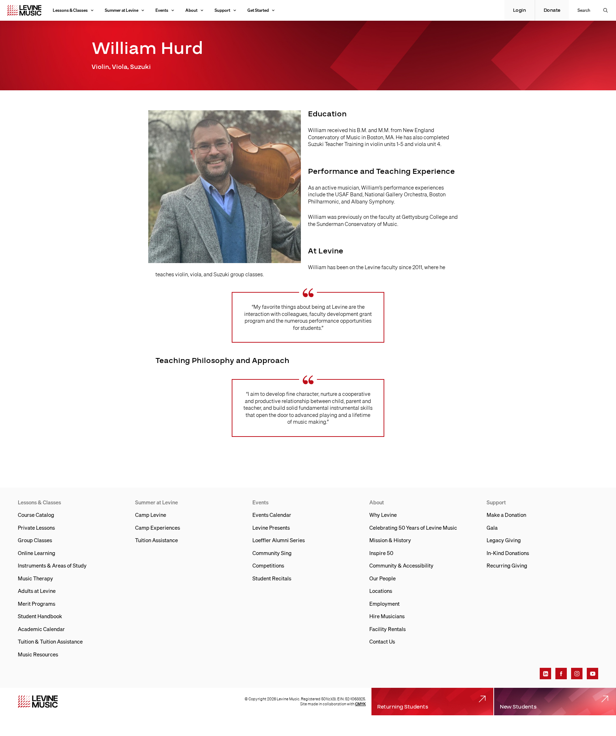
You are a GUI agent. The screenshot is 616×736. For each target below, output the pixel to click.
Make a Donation (506, 514)
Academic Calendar (41, 629)
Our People (382, 578)
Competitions (268, 565)
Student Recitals (271, 578)
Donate (552, 10)
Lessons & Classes (70, 10)
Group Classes (35, 540)
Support (222, 10)
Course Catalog (36, 514)
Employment (384, 603)
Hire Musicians (387, 616)
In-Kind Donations (508, 553)
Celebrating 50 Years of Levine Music (413, 527)
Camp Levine (150, 514)
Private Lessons (36, 527)
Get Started (258, 10)
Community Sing (272, 553)
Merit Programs (36, 603)
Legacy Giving (504, 540)
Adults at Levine (37, 590)
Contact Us (382, 641)
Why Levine (383, 514)
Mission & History (390, 540)
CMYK (360, 704)
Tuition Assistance (156, 540)
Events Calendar (271, 514)
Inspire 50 (381, 553)
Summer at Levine (121, 10)
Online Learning (36, 553)
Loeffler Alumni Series (278, 540)
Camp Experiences (157, 527)
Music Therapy (35, 578)
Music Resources (38, 654)
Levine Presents (271, 527)
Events (161, 10)
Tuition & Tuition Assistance (50, 641)
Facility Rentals (387, 629)
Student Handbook (40, 616)
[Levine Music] (38, 701)
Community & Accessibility (401, 565)
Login (519, 10)
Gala (492, 527)
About (191, 10)
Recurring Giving (507, 565)
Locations (380, 590)
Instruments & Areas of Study (52, 565)
